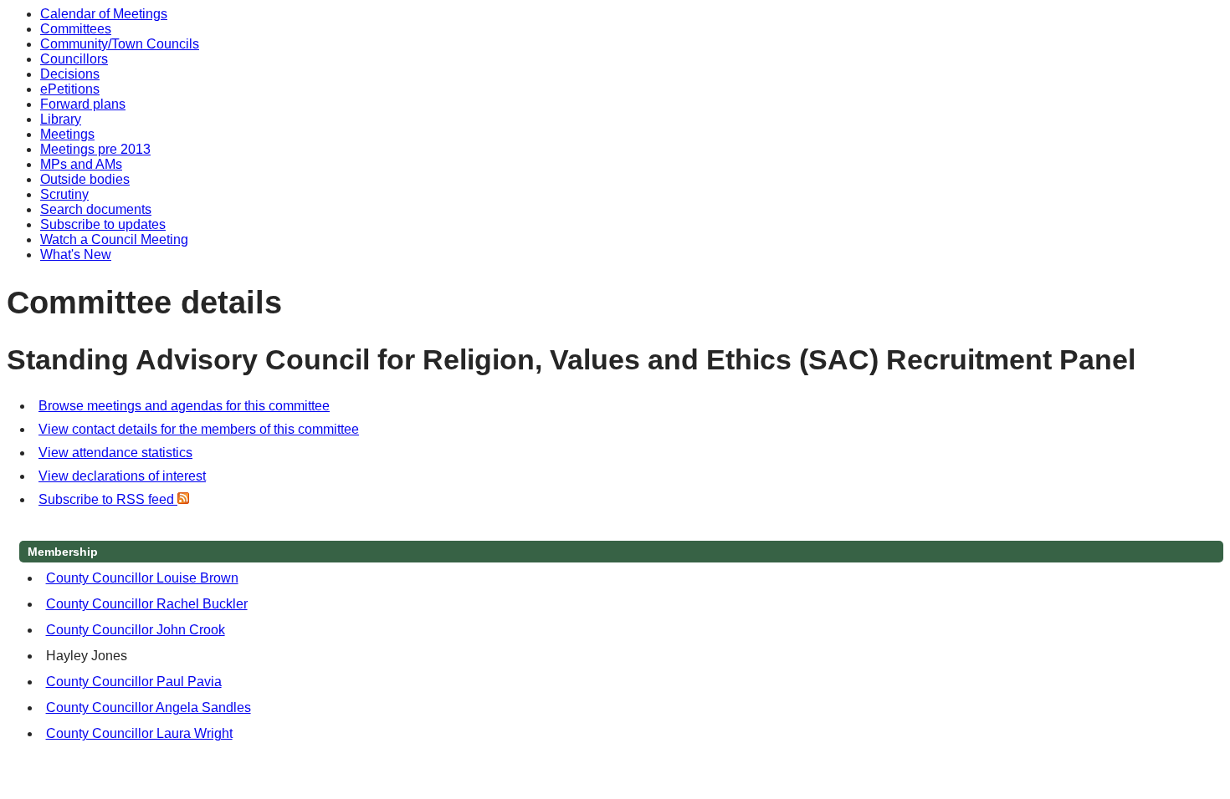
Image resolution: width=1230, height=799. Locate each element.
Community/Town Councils (119, 44)
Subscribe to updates (103, 224)
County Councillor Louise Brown (142, 578)
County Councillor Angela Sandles (148, 707)
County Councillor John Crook (135, 630)
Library (60, 119)
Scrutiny (64, 194)
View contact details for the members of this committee (198, 429)
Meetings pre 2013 (95, 149)
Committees (75, 29)
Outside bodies (85, 179)
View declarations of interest (122, 476)
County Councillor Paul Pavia (134, 681)
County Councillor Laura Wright (139, 733)
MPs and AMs (81, 164)
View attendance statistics (115, 452)
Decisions (70, 74)
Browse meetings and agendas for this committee (184, 406)
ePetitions (70, 89)
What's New (75, 254)
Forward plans (83, 104)
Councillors (74, 59)
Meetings (67, 134)
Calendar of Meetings (103, 14)
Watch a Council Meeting (114, 239)
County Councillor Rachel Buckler (147, 604)
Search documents (95, 209)
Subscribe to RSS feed (107, 499)
